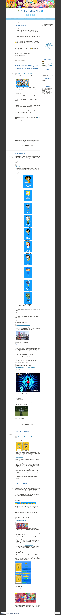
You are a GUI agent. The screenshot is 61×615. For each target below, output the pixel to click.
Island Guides (41, 18)
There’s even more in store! (24, 73)
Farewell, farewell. (20, 25)
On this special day (21, 483)
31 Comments (17, 426)
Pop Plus (48, 18)
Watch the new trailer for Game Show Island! (26, 367)
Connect (25, 18)
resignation (19, 60)
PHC (37, 117)
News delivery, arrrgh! (22, 431)
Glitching (35, 18)
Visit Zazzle (18, 89)
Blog (21, 18)
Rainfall (12, 30)
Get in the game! (20, 153)
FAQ (30, 18)
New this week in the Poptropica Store (25, 436)
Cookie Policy (17, 613)
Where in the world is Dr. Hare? (23, 325)
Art (17, 18)
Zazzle (18, 148)
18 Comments (22, 148)
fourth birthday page (29, 545)
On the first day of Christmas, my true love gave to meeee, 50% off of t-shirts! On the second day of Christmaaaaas (27, 66)
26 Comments (23, 60)
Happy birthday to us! (21, 520)
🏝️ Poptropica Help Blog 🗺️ (30, 11)
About (12, 18)
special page (23, 554)
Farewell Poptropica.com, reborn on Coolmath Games (48, 43)
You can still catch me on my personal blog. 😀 (31, 46)
